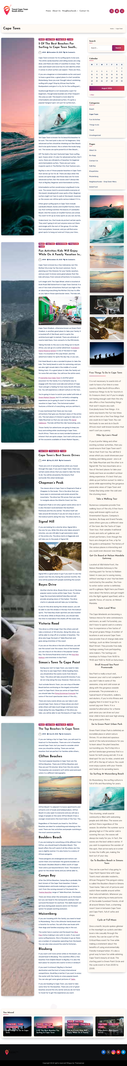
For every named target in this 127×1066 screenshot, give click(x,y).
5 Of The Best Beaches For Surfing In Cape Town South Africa (57, 47)
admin (44, 52)
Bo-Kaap (92, 155)
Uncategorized (95, 135)
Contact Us (84, 11)
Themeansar (79, 1063)
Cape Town (50, 39)
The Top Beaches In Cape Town (59, 729)
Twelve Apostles (45, 892)
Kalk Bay (92, 166)
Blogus (69, 1063)
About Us (56, 11)
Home (48, 11)
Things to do (61, 39)
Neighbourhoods (69, 11)
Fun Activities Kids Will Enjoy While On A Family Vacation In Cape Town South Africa (59, 255)
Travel (70, 39)
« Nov (92, 95)
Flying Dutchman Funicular (65, 693)
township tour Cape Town (50, 378)
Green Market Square (47, 397)
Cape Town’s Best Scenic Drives (59, 455)
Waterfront (93, 187)
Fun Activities (62, 244)
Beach (41, 39)
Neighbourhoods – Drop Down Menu (102, 182)
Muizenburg (93, 176)
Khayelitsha (93, 171)
